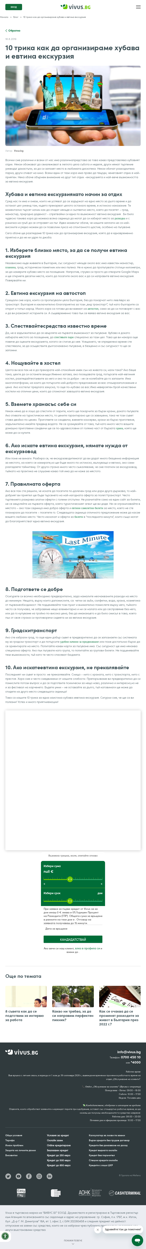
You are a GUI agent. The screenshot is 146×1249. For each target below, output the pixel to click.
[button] (138, 7)
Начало (4, 17)
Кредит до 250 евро (58, 1155)
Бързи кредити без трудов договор (109, 1140)
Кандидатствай (73, 939)
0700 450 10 (131, 1057)
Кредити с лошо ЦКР (101, 1165)
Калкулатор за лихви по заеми (107, 1135)
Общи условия (13, 1135)
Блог (15, 17)
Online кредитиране (59, 1145)
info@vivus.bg (129, 1052)
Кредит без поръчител (102, 1155)
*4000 (136, 1062)
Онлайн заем (55, 1140)
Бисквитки (11, 1155)
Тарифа (10, 1140)
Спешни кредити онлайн (103, 1160)
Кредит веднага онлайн (103, 1150)
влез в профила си (87, 948)
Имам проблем (14, 1145)
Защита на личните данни (20, 1150)
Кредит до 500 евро (59, 1160)
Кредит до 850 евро (59, 1165)
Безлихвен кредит (57, 1150)
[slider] (70, 879)
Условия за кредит (58, 1135)
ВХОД (14, 7)
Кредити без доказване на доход (108, 1145)
